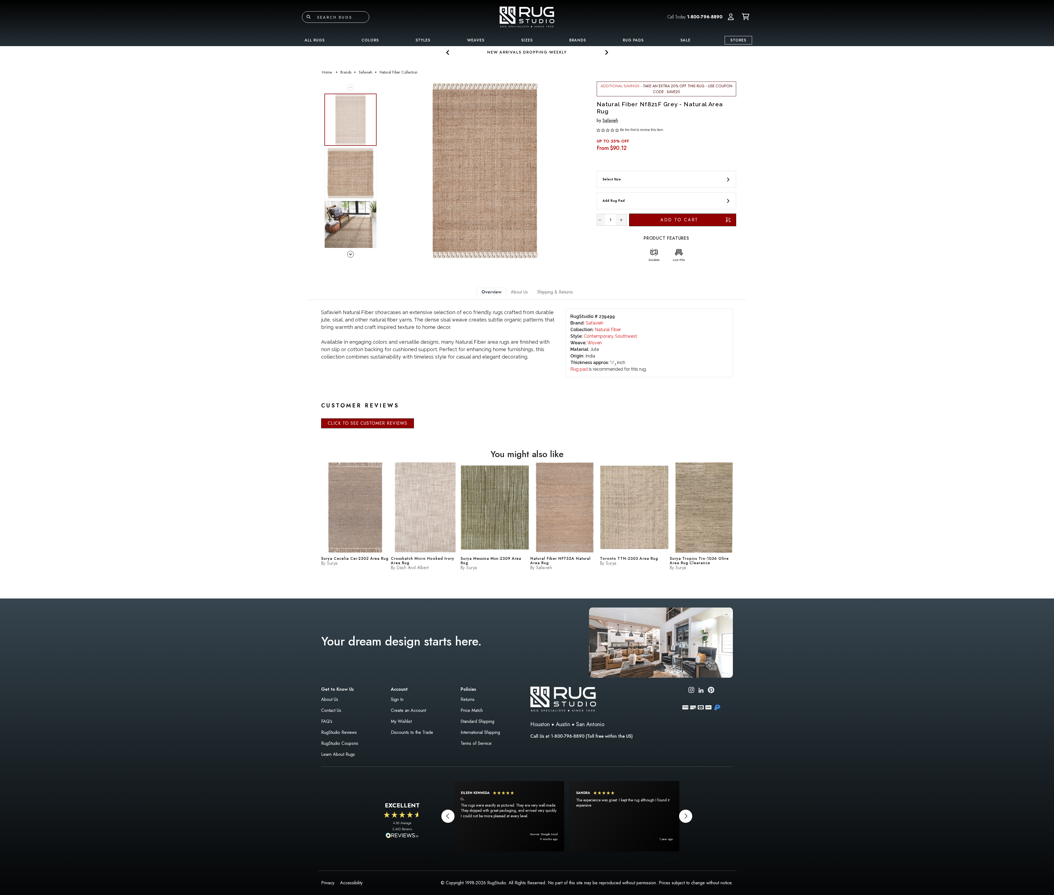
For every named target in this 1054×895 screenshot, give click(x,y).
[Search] (308, 17)
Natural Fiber (608, 329)
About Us (329, 699)
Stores (738, 40)
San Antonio (590, 724)
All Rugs (315, 40)
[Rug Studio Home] (527, 16)
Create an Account (408, 710)
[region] (567, 816)
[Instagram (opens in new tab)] (691, 691)
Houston (540, 724)
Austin (563, 724)
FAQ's (326, 721)
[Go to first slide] (606, 52)
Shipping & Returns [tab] (555, 292)
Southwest (626, 336)
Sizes (527, 40)
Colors (370, 40)
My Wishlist (401, 721)
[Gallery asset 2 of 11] (350, 173)
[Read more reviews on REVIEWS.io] (402, 836)
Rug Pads (633, 40)
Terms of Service (476, 743)
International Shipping (480, 732)
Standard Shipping (477, 721)
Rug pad (579, 369)
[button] (730, 17)
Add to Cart (679, 220)
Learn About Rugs (338, 754)
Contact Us (331, 710)
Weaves (475, 40)
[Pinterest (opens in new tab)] (711, 691)
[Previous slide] (448, 52)
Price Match (472, 710)
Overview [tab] (491, 292)
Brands (577, 40)
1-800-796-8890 (704, 17)
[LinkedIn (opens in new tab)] (701, 690)
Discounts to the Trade (412, 732)
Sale (685, 40)
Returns (468, 699)
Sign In (397, 699)
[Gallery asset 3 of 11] (350, 227)
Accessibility (351, 883)
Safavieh (610, 120)
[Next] (582, 170)
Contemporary (598, 336)
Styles (423, 40)
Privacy (327, 883)
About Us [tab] (519, 292)
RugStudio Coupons (339, 743)
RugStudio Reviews (339, 732)
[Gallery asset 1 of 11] (484, 170)
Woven (594, 342)
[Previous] (386, 170)
